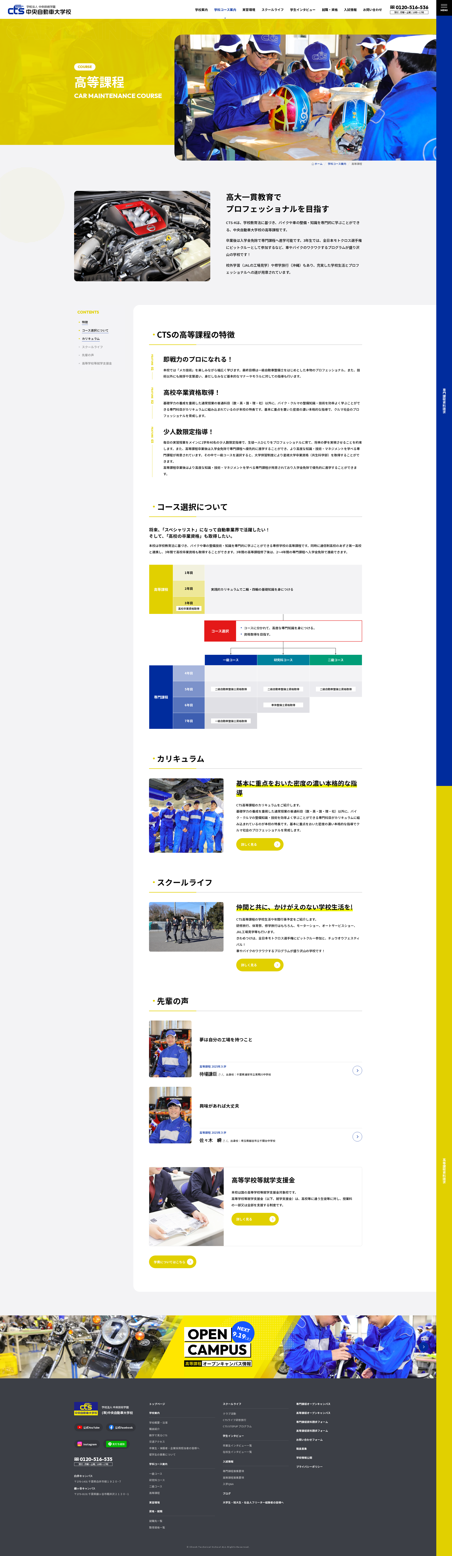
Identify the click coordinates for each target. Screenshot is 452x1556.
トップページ (157, 1404)
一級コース (155, 1473)
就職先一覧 (155, 1521)
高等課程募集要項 (233, 1477)
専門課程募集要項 (233, 1471)
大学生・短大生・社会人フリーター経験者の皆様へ (253, 1502)
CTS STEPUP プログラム (237, 1426)
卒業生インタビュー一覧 (237, 1445)
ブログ (227, 1493)
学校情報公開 (304, 1457)
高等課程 (154, 1493)
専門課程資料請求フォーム (312, 1422)
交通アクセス (157, 1441)
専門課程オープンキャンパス (313, 1404)
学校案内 (154, 1413)
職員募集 (301, 1448)
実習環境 (248, 9)
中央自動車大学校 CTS (39, 9)
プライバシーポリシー (309, 1466)
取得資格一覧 (157, 1527)
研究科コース (157, 1480)
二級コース (155, 1486)
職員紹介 (154, 1429)
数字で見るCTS (158, 1435)
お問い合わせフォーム (309, 1439)
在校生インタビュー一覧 (237, 1452)
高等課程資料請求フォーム (312, 1430)
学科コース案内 (158, 1464)
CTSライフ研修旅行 (234, 1420)
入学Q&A (228, 1484)
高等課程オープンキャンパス (313, 1413)
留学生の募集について (162, 1454)
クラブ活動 (229, 1413)
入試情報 (228, 1461)
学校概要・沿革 (158, 1422)
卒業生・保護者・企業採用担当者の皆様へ (174, 1448)
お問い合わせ (372, 9)
